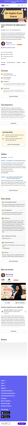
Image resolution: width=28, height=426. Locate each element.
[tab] (3, 62)
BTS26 (17, 1)
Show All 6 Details (13, 261)
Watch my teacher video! (9, 47)
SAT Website (6, 248)
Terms (12, 2)
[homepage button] (3, 5)
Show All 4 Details (13, 96)
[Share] (22, 9)
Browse (7, 5)
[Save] (25, 9)
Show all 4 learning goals (13, 144)
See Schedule (22, 423)
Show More (13, 123)
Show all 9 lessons (13, 190)
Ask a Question (21, 302)
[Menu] (24, 5)
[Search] (22, 5)
